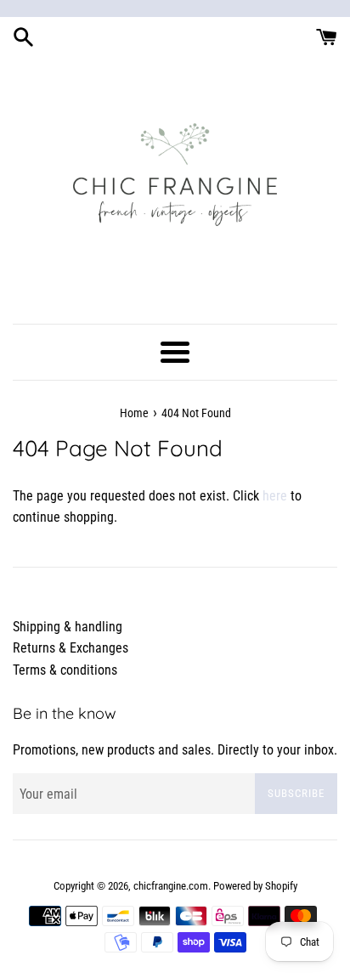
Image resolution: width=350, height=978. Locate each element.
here (274, 496)
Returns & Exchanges (70, 648)
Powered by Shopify (255, 885)
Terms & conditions (65, 670)
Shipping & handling (67, 627)
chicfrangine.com (170, 885)
